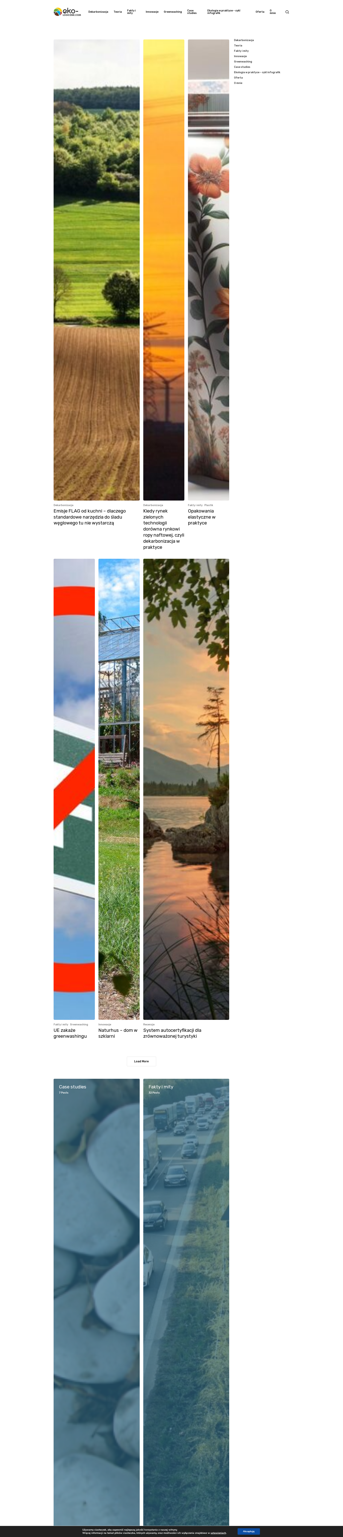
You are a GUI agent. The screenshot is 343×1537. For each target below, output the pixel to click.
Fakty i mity (195, 505)
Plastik (208, 505)
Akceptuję (249, 1531)
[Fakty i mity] (186, 1307)
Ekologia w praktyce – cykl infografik (257, 72)
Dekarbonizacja (63, 505)
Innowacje (104, 1024)
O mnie (238, 83)
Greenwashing (79, 1024)
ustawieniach (218, 1533)
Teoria (238, 45)
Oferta (238, 77)
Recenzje (149, 1024)
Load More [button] (141, 1061)
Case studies (242, 67)
